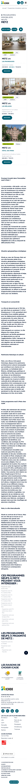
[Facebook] (3, 711)
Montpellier (4, 727)
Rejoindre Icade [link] (6, 738)
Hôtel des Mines (8, 150)
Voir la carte (6, 29)
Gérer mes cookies (5, 775)
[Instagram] (17, 711)
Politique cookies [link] (5, 773)
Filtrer (14, 29)
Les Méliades (7, 106)
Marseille (4, 725)
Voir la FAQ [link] (4, 736)
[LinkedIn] (12, 711)
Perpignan (17, 724)
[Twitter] (7, 711)
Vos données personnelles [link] (8, 771)
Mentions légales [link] (5, 768)
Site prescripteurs (5, 766)
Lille (2, 720)
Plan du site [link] (4, 777)
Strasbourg (18, 727)
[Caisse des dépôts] (5, 749)
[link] (5, 2)
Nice (15, 717)
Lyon (2, 722)
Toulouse (17, 729)
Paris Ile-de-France (18, 721)
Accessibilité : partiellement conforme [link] (11, 769)
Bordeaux (4, 717)
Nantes (3, 730)
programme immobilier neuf (14, 192)
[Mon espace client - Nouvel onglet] (22, 2)
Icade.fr (3, 764)
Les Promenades (8, 61)
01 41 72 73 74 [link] (5, 696)
